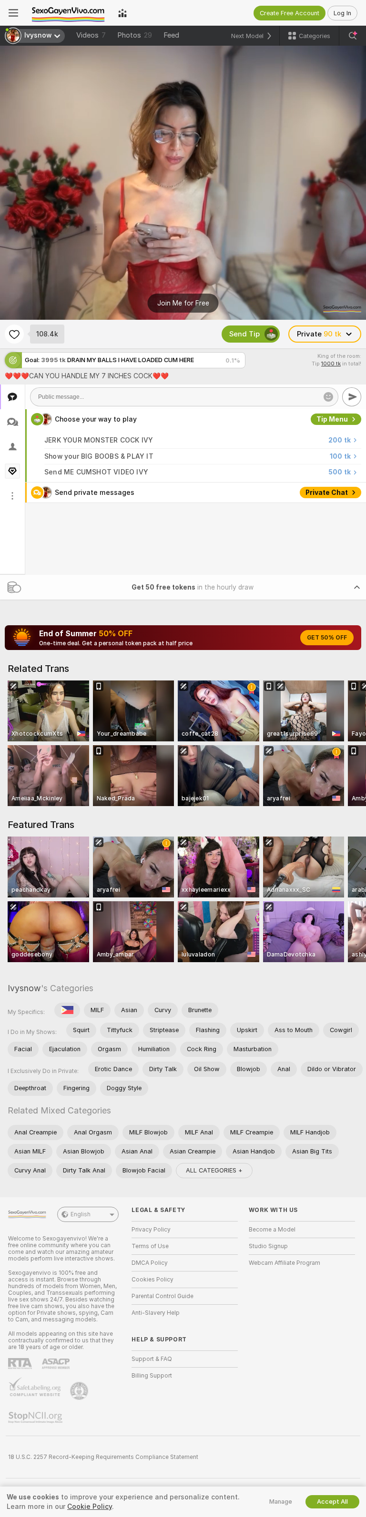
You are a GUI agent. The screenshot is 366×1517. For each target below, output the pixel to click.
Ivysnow (24, 988)
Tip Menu (332, 419)
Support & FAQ (152, 1359)
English (81, 1214)
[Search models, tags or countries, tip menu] (352, 36)
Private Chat (326, 492)
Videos (91, 35)
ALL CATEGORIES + (214, 1170)
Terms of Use (150, 1246)
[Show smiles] (328, 397)
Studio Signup (268, 1246)
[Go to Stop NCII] (36, 1417)
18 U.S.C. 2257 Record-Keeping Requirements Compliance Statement (103, 1457)
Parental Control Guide (162, 1296)
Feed (171, 35)
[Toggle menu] (13, 13)
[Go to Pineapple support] (80, 1391)
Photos (134, 35)
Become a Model (272, 1229)
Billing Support (152, 1375)
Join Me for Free (183, 303)
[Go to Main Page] (68, 13)
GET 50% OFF (327, 637)
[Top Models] (122, 13)
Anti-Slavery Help (156, 1313)
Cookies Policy (152, 1279)
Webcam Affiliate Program (284, 1263)
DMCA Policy (150, 1263)
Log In (342, 13)
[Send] (351, 396)
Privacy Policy (151, 1229)
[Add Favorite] (14, 334)
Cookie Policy (89, 1506)
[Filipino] (67, 1010)
